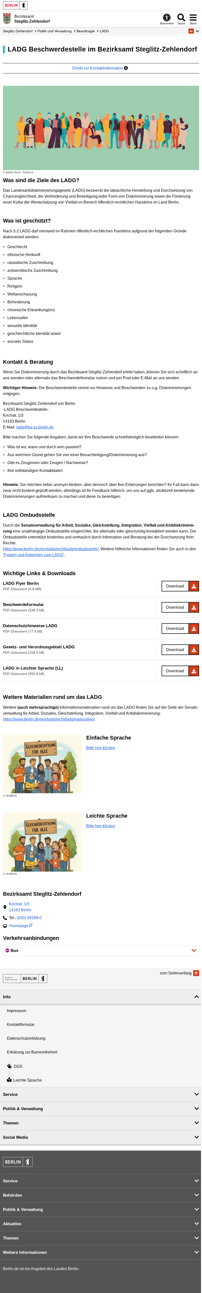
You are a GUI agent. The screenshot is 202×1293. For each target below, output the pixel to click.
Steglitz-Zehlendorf (18, 31)
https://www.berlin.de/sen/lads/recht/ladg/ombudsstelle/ (51, 549)
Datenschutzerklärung (26, 1038)
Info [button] (7, 997)
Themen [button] (10, 1123)
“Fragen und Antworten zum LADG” (33, 555)
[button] (193, 31)
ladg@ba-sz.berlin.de (35, 427)
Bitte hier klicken (100, 748)
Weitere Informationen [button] (25, 1252)
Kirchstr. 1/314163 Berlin (20, 907)
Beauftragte (86, 31)
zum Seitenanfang (176, 973)
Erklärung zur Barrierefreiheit (32, 1052)
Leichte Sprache (27, 1080)
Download (175, 586)
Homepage (18, 926)
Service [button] (10, 1094)
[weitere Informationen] (7, 18)
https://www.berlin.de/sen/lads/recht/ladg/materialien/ (49, 719)
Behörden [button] (12, 1195)
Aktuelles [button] (12, 1224)
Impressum (16, 1011)
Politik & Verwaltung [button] (23, 1108)
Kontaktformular (20, 1024)
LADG (104, 31)
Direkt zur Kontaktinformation (98, 68)
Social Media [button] (15, 1137)
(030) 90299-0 (29, 918)
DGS (18, 1066)
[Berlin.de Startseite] (15, 5)
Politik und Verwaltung (54, 31)
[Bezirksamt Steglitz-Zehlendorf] (25, 978)
